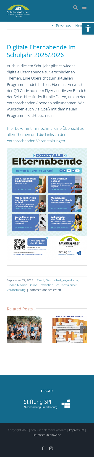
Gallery (29, 318)
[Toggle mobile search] (75, 7)
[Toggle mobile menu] (84, 7)
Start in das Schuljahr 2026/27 (19, 318)
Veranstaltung (16, 290)
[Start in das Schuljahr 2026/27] (24, 329)
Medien (22, 285)
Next (79, 25)
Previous (63, 25)
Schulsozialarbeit (66, 285)
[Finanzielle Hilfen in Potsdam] (69, 329)
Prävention (46, 285)
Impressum (76, 430)
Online (33, 285)
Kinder (11, 285)
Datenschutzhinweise (47, 435)
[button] (88, 29)
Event (40, 280)
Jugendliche (70, 280)
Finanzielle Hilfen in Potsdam (65, 318)
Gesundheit (53, 280)
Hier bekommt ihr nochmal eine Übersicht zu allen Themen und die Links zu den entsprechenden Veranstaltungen (45, 134)
